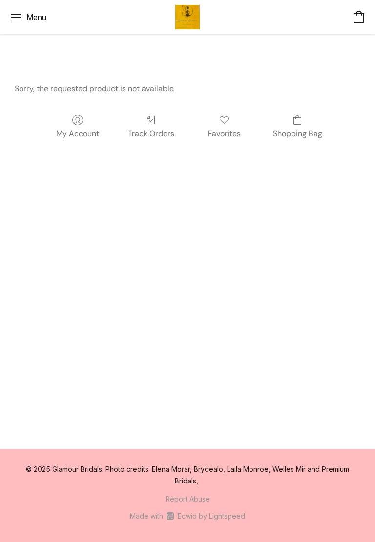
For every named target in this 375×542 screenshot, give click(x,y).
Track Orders (151, 133)
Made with (187, 516)
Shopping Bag (297, 133)
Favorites (224, 133)
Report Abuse (188, 499)
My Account (77, 133)
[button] (187, 17)
